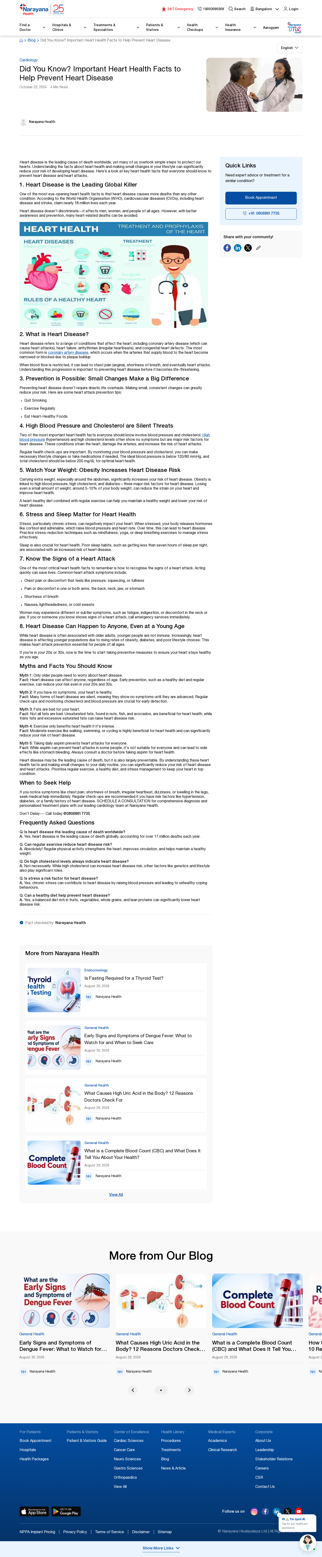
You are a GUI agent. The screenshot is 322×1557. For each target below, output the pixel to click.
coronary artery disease (68, 353)
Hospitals (28, 1450)
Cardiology (29, 60)
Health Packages (34, 1459)
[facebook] (265, 1514)
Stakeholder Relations (274, 1459)
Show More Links (158, 1549)
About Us (263, 1441)
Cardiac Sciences (129, 1441)
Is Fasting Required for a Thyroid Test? (123, 978)
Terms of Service (111, 1532)
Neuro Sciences (127, 1459)
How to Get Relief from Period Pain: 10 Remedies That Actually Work (275, 1346)
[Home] (42, 9)
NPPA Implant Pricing (40, 1532)
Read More (84, 1301)
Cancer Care (124, 1450)
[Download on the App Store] (34, 1511)
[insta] (254, 1512)
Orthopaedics (125, 1478)
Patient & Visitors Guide (87, 1441)
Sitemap (165, 1532)
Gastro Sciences (128, 1469)
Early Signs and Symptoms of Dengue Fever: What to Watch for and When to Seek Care (138, 1039)
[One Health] (294, 27)
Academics (217, 1441)
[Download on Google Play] (66, 1511)
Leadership (264, 1450)
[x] (287, 1514)
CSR (259, 1478)
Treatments (171, 1450)
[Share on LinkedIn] (237, 249)
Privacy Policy (77, 1532)
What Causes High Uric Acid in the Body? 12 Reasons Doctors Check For (138, 1097)
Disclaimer (143, 1532)
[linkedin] (276, 1514)
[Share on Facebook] (227, 249)
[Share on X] (248, 249)
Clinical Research (222, 1450)
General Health (51, 1334)
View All (116, 1195)
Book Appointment (261, 198)
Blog (32, 41)
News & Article (173, 1469)
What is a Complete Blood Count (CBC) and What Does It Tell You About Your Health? (142, 1154)
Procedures (171, 1441)
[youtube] (298, 1514)
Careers (262, 1469)
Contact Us (265, 1487)
